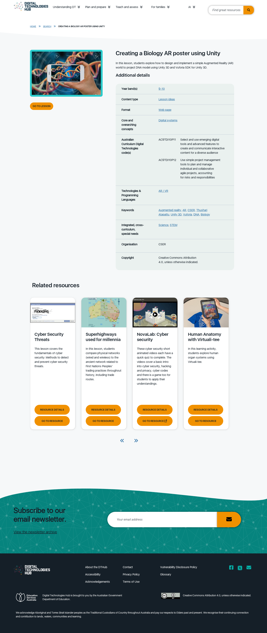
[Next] (136, 440)
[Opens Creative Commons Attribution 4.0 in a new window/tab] (170, 598)
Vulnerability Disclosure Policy (178, 567)
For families (158, 7)
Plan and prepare (95, 7)
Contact (128, 567)
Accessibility (92, 574)
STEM (173, 225)
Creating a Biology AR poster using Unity (81, 26)
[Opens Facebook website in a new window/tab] (231, 568)
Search (47, 26)
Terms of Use (131, 581)
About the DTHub (96, 567)
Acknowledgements (97, 581)
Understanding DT (64, 7)
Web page (165, 110)
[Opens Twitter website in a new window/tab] (240, 568)
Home (33, 26)
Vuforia (187, 214)
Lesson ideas (167, 99)
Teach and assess (127, 7)
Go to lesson (41, 106)
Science (163, 225)
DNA (196, 214)
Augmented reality (170, 210)
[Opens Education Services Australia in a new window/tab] (28, 598)
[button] (79, 7)
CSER (191, 210)
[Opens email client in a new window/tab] (248, 568)
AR (184, 210)
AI (189, 7)
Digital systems (168, 120)
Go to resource (52, 421)
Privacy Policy (131, 574)
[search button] (248, 10)
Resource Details (52, 409)
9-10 (162, 88)
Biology (205, 214)
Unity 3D (176, 214)
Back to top (254, 625)
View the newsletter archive (35, 532)
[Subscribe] (229, 519)
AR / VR (163, 191)
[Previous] (122, 440)
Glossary (165, 574)
